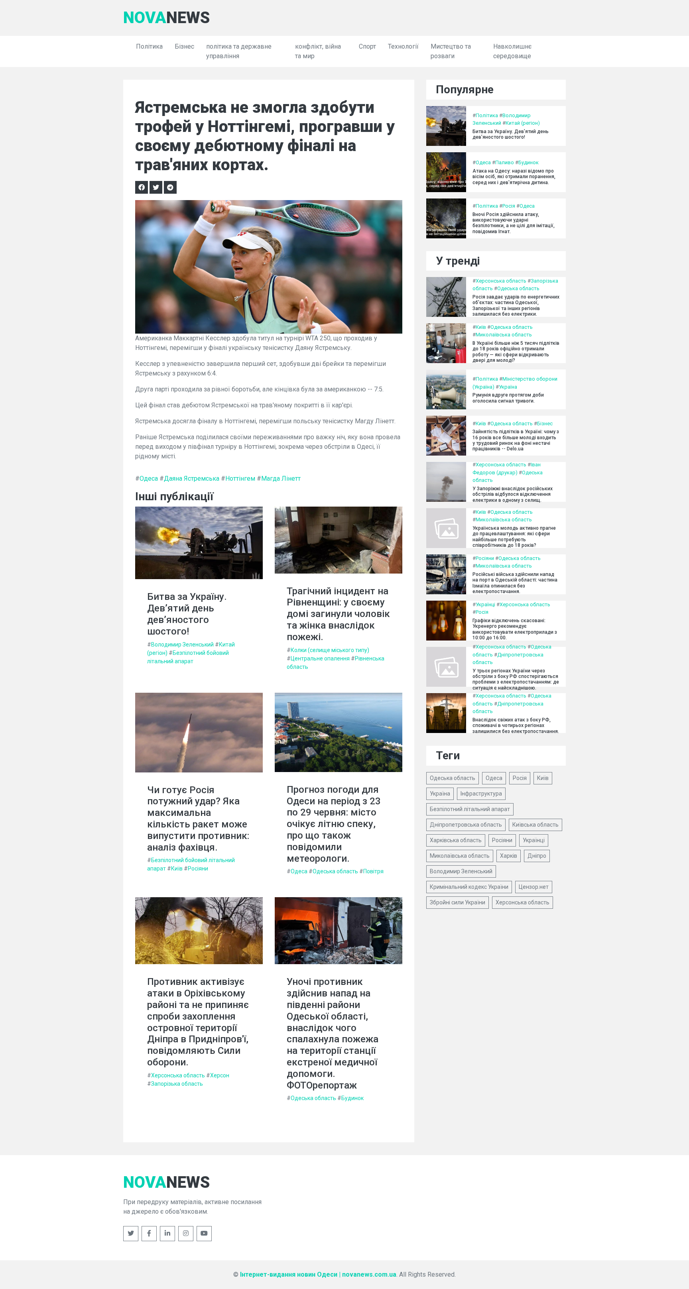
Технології (403, 46)
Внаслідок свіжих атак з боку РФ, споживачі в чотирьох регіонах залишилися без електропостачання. (515, 725)
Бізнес (184, 46)
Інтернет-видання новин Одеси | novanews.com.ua (318, 1274)
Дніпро (537, 856)
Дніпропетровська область (466, 824)
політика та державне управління (239, 51)
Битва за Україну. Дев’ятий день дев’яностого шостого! (187, 614)
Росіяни (198, 868)
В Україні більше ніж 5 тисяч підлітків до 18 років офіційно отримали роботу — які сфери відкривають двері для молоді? (515, 351)
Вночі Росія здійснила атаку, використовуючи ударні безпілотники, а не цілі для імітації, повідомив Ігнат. (513, 223)
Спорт (367, 46)
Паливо (504, 162)
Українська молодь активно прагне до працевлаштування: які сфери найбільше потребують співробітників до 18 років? (514, 536)
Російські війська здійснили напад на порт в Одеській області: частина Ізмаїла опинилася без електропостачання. (514, 583)
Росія (508, 206)
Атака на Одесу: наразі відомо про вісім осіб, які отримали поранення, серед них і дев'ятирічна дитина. (513, 176)
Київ (177, 868)
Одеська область (335, 871)
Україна (508, 387)
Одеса (149, 478)
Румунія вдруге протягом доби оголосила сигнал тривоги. (508, 397)
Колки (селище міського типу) (330, 650)
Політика (149, 46)
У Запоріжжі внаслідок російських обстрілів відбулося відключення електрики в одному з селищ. (512, 494)
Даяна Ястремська (191, 478)
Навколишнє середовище (512, 51)
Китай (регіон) (523, 123)
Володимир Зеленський (182, 644)
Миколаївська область (504, 335)
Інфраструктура (481, 793)
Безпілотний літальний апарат (470, 809)
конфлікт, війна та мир (318, 51)
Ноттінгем (240, 478)
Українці (485, 604)
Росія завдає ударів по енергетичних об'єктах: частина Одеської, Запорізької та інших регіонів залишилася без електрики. (515, 305)
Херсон (219, 1075)
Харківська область (456, 840)
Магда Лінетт (281, 478)
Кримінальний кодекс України (469, 887)
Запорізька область (177, 1084)
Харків (508, 856)
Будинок (352, 1098)
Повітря (373, 871)
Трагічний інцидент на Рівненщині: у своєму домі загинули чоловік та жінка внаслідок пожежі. (338, 614)
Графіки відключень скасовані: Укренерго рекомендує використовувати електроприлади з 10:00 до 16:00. (514, 629)
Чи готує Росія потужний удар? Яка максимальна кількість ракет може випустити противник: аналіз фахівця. (198, 818)
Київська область (535, 824)
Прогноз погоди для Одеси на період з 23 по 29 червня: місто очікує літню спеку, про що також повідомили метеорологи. (334, 824)
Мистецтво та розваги (451, 51)
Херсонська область (178, 1075)
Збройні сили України (457, 902)
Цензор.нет (534, 887)
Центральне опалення (320, 658)
